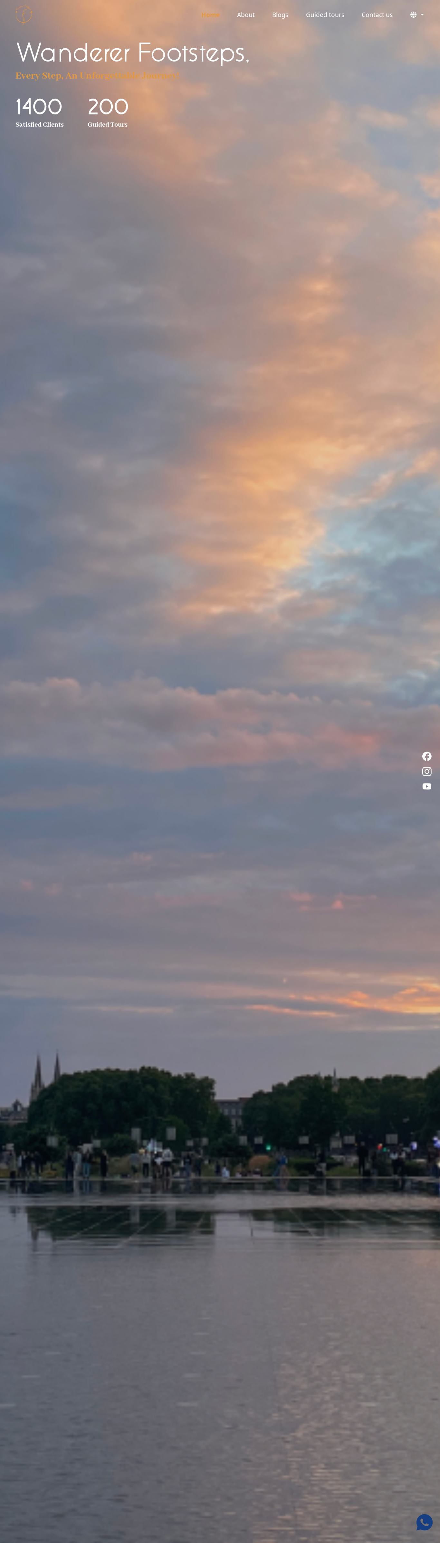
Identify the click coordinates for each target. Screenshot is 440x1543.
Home (210, 14)
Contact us (377, 14)
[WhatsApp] (424, 1522)
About (246, 14)
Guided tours (325, 14)
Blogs (280, 14)
